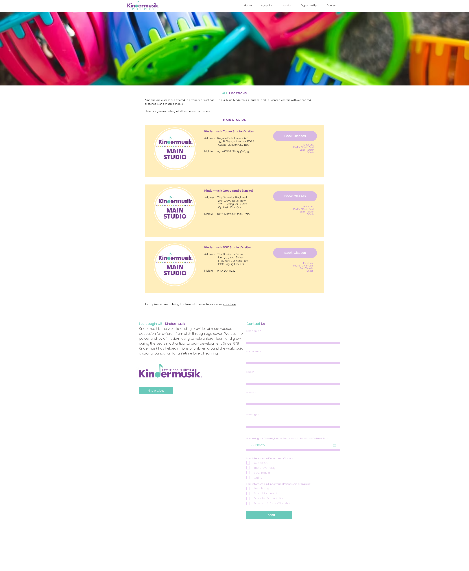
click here (229, 304)
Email (249, 372)
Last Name (252, 351)
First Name (252, 331)
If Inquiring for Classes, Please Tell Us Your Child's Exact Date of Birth (287, 438)
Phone (250, 392)
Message (252, 414)
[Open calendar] (334, 445)
